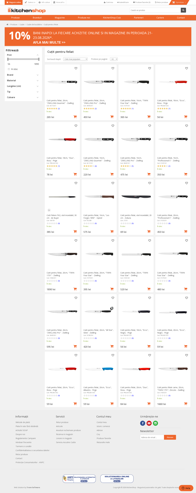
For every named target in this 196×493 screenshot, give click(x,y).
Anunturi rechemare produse (68, 430)
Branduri (37, 17)
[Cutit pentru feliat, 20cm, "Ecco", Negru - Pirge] (173, 311)
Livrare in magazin (64, 438)
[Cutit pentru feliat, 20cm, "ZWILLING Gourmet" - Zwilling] (62, 82)
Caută (183, 10)
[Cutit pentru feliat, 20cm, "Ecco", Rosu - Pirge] (62, 369)
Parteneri (138, 17)
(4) (96, 166)
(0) (59, 223)
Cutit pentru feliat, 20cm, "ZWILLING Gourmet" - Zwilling (60, 101)
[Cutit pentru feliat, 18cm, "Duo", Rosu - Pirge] (62, 139)
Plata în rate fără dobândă (27, 426)
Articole (59, 426)
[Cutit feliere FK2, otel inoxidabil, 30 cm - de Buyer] (62, 197)
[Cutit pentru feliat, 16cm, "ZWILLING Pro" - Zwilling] (136, 139)
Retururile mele (103, 442)
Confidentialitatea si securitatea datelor (32, 450)
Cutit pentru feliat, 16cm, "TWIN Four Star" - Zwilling (134, 101)
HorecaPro (60, 2)
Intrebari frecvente (23, 442)
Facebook (142, 423)
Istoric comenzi (103, 426)
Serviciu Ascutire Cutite (66, 442)
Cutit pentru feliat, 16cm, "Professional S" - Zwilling (168, 159)
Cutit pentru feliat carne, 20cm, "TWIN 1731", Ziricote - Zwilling (170, 388)
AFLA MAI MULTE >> (49, 42)
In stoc (14, 69)
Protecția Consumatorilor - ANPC (30, 462)
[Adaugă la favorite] (76, 68)
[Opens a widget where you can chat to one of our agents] (186, 488)
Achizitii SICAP (22, 430)
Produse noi (84, 17)
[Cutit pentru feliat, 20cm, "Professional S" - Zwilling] (173, 197)
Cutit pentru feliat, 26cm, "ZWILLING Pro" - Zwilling (58, 331)
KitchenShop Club (112, 17)
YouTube (149, 423)
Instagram (155, 423)
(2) (59, 108)
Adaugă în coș (75, 116)
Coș (98, 434)
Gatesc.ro (31, 2)
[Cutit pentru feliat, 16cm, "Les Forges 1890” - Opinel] (99, 197)
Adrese (100, 430)
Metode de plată (23, 422)
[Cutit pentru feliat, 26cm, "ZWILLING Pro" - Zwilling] (62, 311)
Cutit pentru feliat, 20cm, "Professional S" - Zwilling (168, 216)
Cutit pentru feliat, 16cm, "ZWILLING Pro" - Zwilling (131, 159)
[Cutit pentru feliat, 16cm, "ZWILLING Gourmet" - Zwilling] (99, 139)
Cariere (160, 17)
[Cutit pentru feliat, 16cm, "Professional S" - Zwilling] (173, 139)
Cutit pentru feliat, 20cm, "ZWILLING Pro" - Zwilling (94, 101)
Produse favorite (104, 438)
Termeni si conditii (23, 446)
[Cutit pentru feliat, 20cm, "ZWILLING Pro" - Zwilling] (99, 82)
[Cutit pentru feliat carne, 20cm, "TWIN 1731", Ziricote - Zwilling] (173, 369)
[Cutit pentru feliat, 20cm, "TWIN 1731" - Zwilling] (62, 254)
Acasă (7, 25)
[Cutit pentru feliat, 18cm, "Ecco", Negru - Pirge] (136, 311)
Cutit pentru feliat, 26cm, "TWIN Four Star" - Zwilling (134, 274)
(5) (132, 166)
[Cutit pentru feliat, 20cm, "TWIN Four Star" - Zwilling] (99, 254)
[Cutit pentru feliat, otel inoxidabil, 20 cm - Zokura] (136, 197)
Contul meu (102, 422)
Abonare (170, 437)
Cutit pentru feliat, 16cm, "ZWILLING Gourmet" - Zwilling (96, 159)
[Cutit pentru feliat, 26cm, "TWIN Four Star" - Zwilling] (136, 254)
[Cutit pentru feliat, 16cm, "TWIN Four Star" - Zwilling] (136, 82)
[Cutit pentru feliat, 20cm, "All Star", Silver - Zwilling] (99, 311)
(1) (132, 108)
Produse (15, 17)
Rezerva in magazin (64, 434)
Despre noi (20, 434)
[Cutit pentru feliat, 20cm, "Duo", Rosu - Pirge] (136, 369)
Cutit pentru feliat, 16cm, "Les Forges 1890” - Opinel (96, 216)
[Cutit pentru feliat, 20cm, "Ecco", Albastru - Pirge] (99, 369)
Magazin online (15, 2)
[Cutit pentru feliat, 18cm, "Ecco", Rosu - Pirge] (173, 82)
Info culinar (45, 2)
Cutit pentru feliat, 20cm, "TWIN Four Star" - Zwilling (97, 274)
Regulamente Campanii (26, 438)
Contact (181, 17)
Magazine (60, 17)
